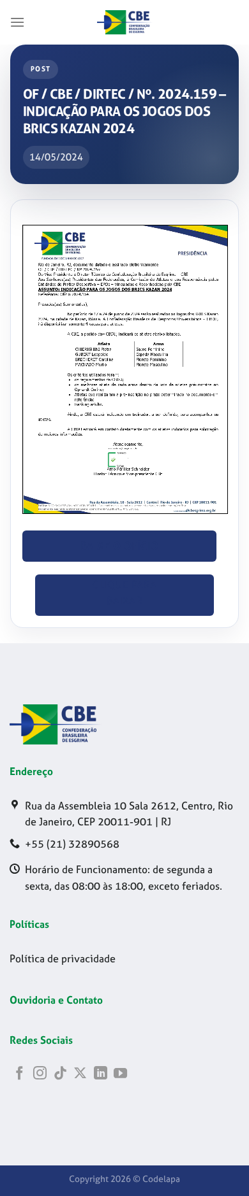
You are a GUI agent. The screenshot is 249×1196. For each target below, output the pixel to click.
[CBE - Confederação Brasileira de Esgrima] (124, 22)
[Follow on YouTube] (120, 1074)
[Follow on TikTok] (60, 1074)
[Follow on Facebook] (19, 1074)
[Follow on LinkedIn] (100, 1074)
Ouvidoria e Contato (56, 1000)
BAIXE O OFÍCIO (119, 546)
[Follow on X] (80, 1074)
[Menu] (18, 22)
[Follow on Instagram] (40, 1074)
